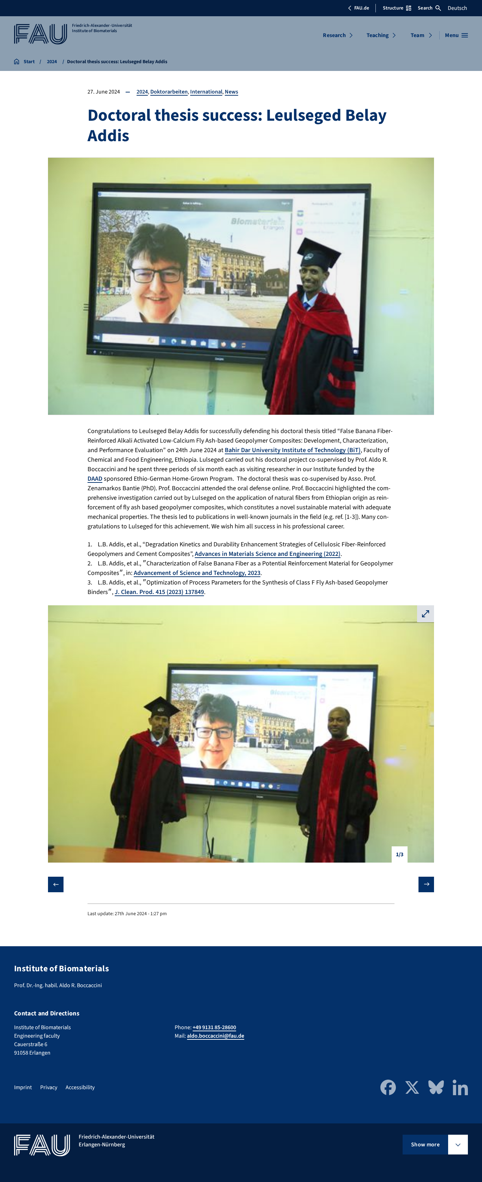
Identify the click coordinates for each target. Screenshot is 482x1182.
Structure (393, 8)
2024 (142, 92)
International (206, 92)
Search (425, 8)
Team (417, 35)
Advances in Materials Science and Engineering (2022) (268, 554)
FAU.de (361, 8)
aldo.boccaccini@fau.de (215, 1036)
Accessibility (80, 1087)
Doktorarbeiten (169, 92)
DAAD (95, 478)
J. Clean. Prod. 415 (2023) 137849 (159, 592)
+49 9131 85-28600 (214, 1027)
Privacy (48, 1087)
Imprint (23, 1087)
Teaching (378, 35)
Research (334, 35)
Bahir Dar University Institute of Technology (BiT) (293, 450)
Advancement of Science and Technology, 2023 (197, 573)
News (231, 92)
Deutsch (457, 8)
